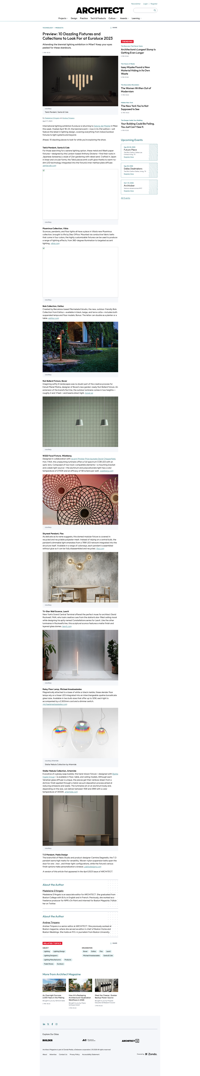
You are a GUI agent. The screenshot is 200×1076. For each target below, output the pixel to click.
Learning (136, 18)
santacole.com (49, 165)
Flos (101, 951)
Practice (84, 18)
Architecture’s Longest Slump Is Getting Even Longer (138, 51)
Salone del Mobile (102, 126)
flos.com (100, 548)
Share (114, 27)
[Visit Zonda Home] (147, 1054)
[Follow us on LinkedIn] (44, 1024)
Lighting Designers (51, 956)
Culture (112, 18)
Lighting (47, 951)
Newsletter (136, 4)
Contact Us (63, 1054)
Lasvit (108, 951)
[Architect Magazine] (100, 10)
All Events (125, 198)
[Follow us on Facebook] (52, 1024)
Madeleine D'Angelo (52, 118)
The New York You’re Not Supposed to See (134, 107)
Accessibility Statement (90, 1054)
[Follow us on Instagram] (56, 1024)
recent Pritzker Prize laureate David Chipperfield (93, 459)
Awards (123, 18)
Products (59, 28)
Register (154, 4)
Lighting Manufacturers (52, 960)
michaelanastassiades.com (55, 704)
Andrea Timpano (68, 118)
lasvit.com (66, 626)
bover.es (89, 393)
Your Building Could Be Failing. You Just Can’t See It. (138, 125)
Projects (62, 18)
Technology (48, 28)
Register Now (129, 157)
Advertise (53, 1054)
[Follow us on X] (48, 1024)
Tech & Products (98, 18)
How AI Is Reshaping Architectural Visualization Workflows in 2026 (80, 997)
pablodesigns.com (92, 866)
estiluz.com (53, 318)
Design (74, 18)
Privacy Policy (75, 1054)
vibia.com (55, 243)
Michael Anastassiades (91, 956)
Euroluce (60, 964)
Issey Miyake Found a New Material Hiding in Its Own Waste (135, 70)
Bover (85, 951)
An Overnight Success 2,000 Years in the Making (53, 996)
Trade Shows (48, 964)
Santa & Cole (108, 956)
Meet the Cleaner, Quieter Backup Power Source (106, 996)
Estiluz (93, 951)
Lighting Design (59, 951)
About (45, 1054)
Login (145, 4)
